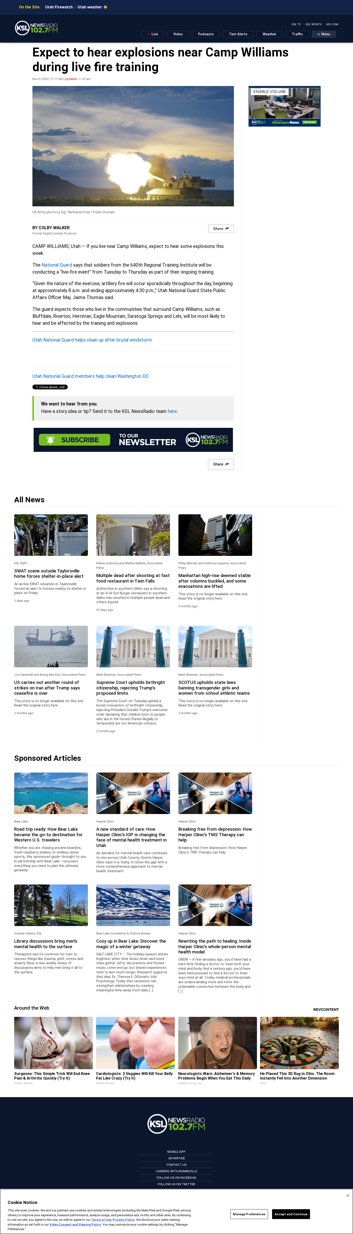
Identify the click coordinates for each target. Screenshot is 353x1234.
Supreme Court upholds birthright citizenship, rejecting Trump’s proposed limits (130, 688)
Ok (347, 1195)
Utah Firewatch (59, 7)
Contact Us (176, 1164)
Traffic (297, 34)
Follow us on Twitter (176, 1184)
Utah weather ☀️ (93, 7)
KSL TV (296, 24)
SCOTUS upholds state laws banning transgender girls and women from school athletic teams (214, 688)
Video (178, 34)
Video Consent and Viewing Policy (75, 1224)
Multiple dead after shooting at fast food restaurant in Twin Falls (133, 578)
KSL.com (332, 24)
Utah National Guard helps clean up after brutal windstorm (92, 340)
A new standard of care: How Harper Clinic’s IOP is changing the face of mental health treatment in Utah (131, 837)
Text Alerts (238, 34)
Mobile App (176, 1152)
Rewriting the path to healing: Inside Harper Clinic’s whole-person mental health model (214, 947)
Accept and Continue (291, 1214)
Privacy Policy (124, 1220)
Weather (269, 34)
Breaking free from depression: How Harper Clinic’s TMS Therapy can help (215, 835)
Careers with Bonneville (176, 1171)
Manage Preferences (249, 1214)
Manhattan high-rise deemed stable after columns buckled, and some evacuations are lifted (214, 581)
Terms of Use (101, 1220)
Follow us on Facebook (176, 1177)
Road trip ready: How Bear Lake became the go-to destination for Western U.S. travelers (48, 835)
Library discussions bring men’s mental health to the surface (45, 944)
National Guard (57, 265)
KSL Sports (313, 24)
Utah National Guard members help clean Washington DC (90, 376)
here (172, 411)
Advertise (176, 1158)
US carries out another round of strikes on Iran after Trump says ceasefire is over (47, 688)
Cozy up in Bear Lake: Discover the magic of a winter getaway (131, 944)
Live (154, 34)
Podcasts (206, 34)
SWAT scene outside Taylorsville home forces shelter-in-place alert (49, 573)
